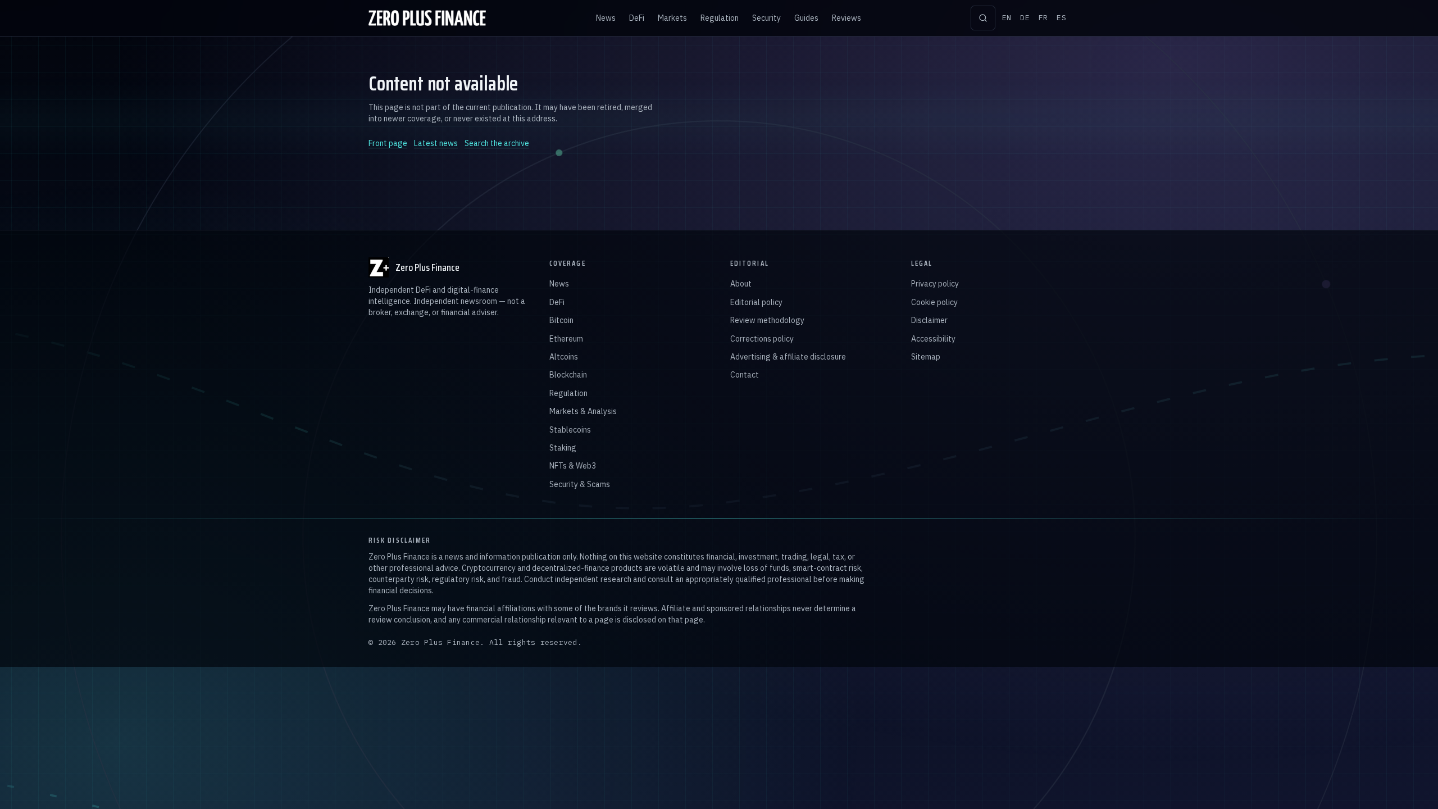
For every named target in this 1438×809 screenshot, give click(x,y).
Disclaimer (929, 320)
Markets (672, 18)
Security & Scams (579, 484)
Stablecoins (570, 430)
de (1025, 17)
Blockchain (568, 375)
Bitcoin (561, 320)
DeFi (636, 18)
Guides (806, 18)
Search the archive (497, 143)
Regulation (719, 18)
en (1007, 17)
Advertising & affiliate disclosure (788, 357)
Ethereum (566, 339)
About (741, 284)
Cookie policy (934, 302)
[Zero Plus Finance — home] (427, 18)
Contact (744, 375)
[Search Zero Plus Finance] (983, 18)
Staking (562, 448)
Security (766, 18)
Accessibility (933, 339)
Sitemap (925, 357)
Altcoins (563, 357)
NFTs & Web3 (572, 466)
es (1061, 17)
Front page (387, 143)
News (606, 18)
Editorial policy (756, 302)
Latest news (436, 143)
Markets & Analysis (583, 411)
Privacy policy (935, 284)
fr (1043, 17)
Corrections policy (762, 339)
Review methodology (767, 320)
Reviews (846, 18)
